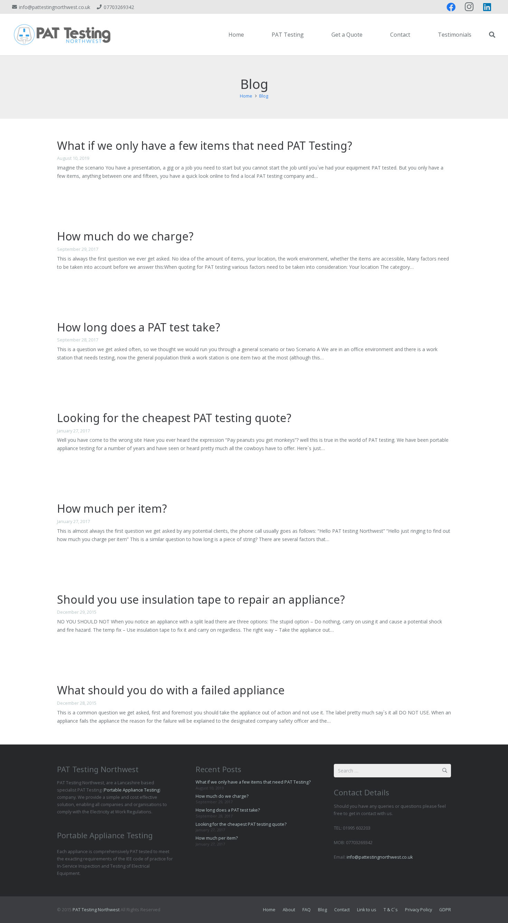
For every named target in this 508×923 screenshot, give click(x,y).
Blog (322, 910)
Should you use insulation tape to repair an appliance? (201, 599)
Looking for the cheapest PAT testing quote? (174, 417)
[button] (307, 34)
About (289, 910)
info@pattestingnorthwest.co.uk (380, 857)
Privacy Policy (418, 910)
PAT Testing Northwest (96, 910)
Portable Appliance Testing (131, 790)
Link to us (366, 910)
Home (269, 910)
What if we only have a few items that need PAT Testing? (204, 145)
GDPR (445, 910)
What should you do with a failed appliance (171, 690)
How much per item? (112, 508)
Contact (342, 910)
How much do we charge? (125, 236)
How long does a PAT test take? (138, 327)
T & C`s (391, 910)
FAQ (306, 910)
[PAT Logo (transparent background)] (62, 34)
